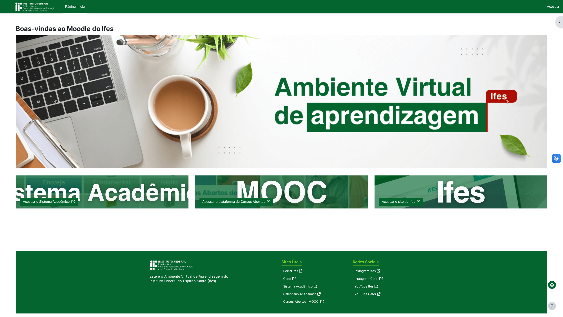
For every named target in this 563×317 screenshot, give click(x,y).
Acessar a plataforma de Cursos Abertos (234, 201)
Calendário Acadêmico (299, 294)
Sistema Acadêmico (298, 286)
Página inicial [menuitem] (75, 6)
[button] (55, 101)
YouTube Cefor (365, 294)
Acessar (553, 6)
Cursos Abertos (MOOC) (301, 301)
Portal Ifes (290, 271)
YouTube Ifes (364, 286)
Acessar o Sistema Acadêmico (47, 201)
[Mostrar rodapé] (552, 306)
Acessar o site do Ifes (399, 201)
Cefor (287, 278)
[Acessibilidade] (552, 285)
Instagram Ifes (365, 271)
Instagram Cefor (366, 278)
